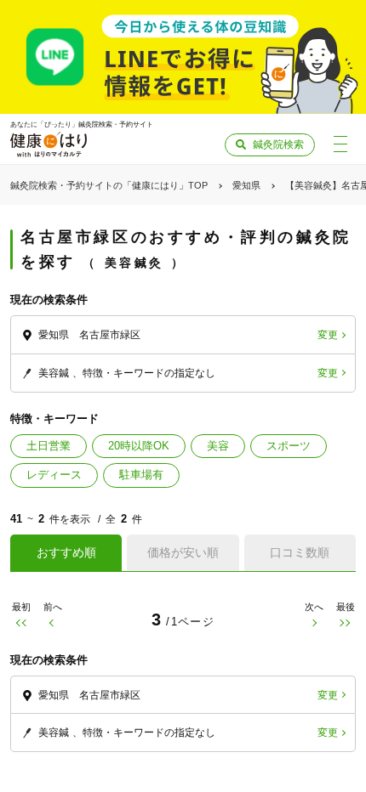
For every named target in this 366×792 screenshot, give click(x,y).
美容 (218, 445)
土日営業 (48, 445)
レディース (54, 474)
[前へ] (52, 623)
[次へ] (313, 623)
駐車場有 (141, 474)
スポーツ (288, 445)
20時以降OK (138, 445)
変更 (327, 335)
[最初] (20, 623)
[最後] (345, 623)
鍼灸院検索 (278, 144)
